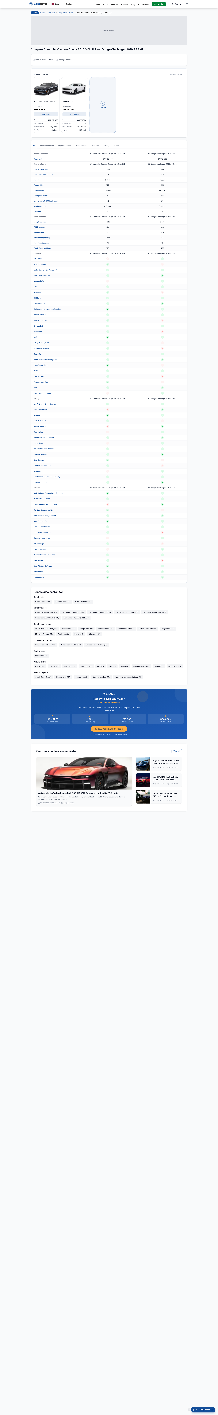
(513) (127, 612)
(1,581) (46, 629)
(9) (41, 656)
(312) (54, 666)
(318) (100, 612)
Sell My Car (158, 4)
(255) (83, 602)
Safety (106, 146)
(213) (45, 645)
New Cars (51, 13)
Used (105, 4)
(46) (147, 629)
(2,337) (76, 618)
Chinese (124, 4)
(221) (70, 666)
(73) (174, 666)
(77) (159, 666)
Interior (116, 146)
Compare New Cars (65, 13)
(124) (100, 666)
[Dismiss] (189, 1409)
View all (176, 751)
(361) (40, 666)
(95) (124, 666)
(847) (154, 612)
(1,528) (47, 618)
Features (95, 146)
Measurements (82, 146)
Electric (114, 4)
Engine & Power (64, 146)
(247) (63, 677)
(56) (86, 629)
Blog (133, 4)
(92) (105, 629)
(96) (46, 612)
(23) (96, 645)
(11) (71, 645)
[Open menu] (187, 4)
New (98, 4)
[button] (70, 4)
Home (42, 13)
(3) (79, 634)
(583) (68, 629)
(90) (141, 666)
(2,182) (42, 602)
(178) (73, 612)
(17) (126, 629)
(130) (86, 666)
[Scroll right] (184, 74)
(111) (112, 666)
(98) (63, 602)
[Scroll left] (168, 74)
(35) (94, 634)
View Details (46, 114)
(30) (101, 677)
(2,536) (43, 677)
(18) (128, 677)
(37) (44, 634)
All (34, 146)
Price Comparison (47, 146)
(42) (167, 629)
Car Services (143, 4)
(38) (63, 634)
